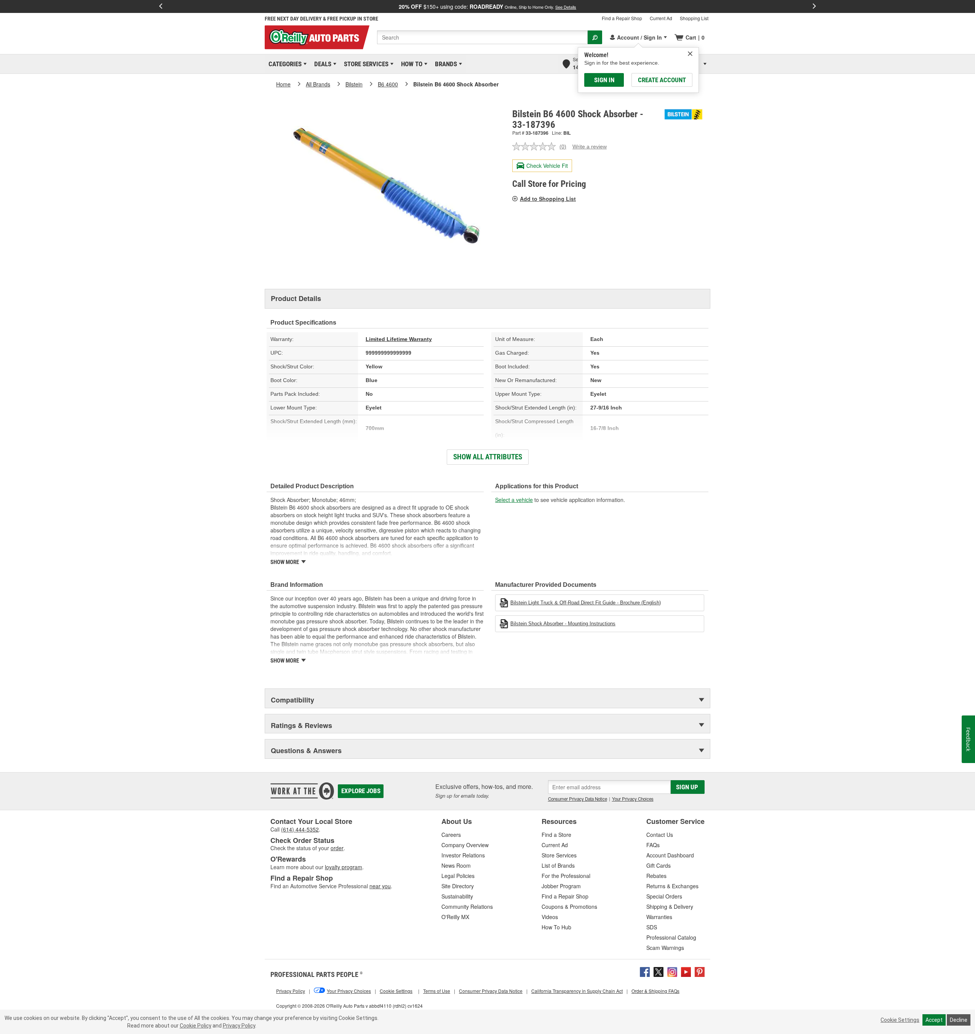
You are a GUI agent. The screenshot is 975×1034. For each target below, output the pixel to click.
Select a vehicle (514, 499)
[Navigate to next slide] (814, 6)
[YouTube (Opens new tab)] (686, 971)
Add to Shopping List (548, 198)
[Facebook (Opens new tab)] (645, 971)
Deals (321, 64)
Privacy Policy (239, 1026)
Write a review (589, 146)
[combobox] (482, 37)
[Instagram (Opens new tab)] (672, 971)
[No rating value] (535, 146)
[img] (690, 53)
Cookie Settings (900, 1020)
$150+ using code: (487, 6)
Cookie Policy (195, 1026)
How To (410, 64)
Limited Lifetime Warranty (399, 339)
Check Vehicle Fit (547, 165)
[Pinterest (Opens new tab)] (700, 971)
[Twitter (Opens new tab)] (658, 971)
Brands (444, 64)
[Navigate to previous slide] (161, 6)
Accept (934, 1020)
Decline (958, 1020)
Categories (284, 64)
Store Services (365, 64)
